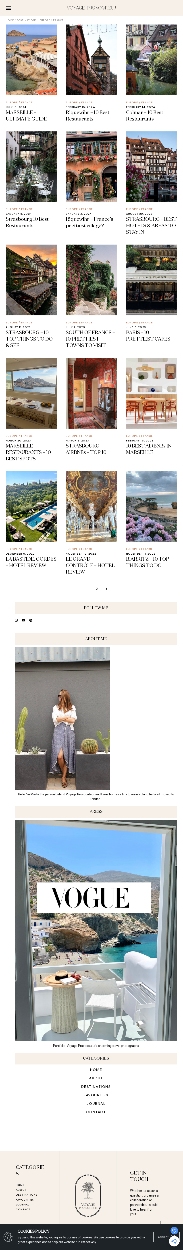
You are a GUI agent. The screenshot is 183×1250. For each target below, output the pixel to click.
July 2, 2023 (75, 327)
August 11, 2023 (18, 327)
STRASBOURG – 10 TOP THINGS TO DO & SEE (29, 339)
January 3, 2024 (79, 214)
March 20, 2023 (18, 440)
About (96, 1078)
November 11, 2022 (140, 554)
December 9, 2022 (20, 554)
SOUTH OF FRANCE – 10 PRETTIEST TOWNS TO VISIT (90, 339)
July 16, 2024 (16, 107)
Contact (96, 1112)
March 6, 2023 (77, 440)
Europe (45, 20)
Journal (96, 1103)
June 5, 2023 (136, 327)
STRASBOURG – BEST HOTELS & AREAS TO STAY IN (151, 226)
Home (96, 1069)
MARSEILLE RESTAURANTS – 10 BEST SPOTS (28, 453)
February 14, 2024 (140, 107)
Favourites (96, 1095)
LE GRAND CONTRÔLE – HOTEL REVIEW (90, 566)
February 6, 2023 (140, 440)
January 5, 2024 (19, 214)
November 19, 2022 (81, 554)
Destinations (27, 20)
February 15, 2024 (80, 107)
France (27, 102)
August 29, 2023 (139, 214)
